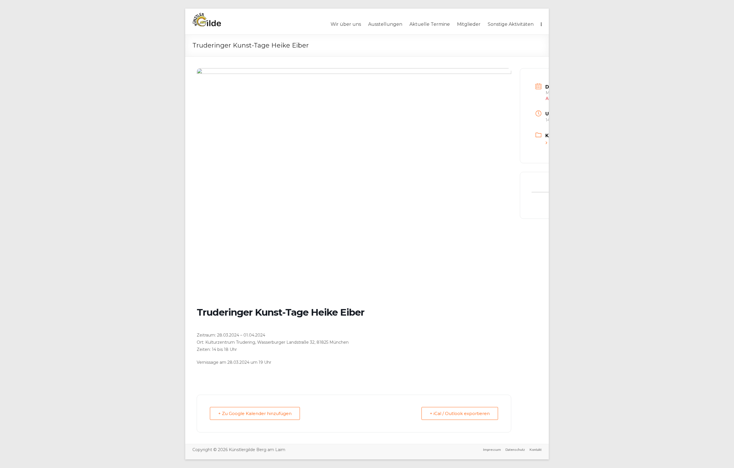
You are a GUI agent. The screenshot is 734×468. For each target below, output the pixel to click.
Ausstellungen (385, 24)
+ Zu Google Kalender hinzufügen (255, 413)
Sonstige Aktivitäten (511, 24)
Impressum (492, 449)
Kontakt (536, 449)
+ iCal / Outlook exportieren (460, 413)
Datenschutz (515, 449)
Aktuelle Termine (429, 24)
